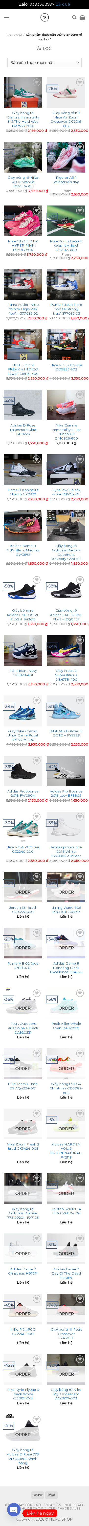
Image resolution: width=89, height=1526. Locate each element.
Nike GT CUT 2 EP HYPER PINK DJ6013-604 (23, 245)
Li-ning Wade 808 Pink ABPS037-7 (66, 910)
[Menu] (7, 17)
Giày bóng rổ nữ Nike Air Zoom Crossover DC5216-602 (66, 119)
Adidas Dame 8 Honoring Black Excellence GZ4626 (66, 967)
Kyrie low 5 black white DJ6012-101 (66, 492)
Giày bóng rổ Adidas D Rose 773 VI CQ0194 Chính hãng (23, 1456)
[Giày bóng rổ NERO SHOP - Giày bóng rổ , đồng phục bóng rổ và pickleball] (44, 17)
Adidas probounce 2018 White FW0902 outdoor (66, 851)
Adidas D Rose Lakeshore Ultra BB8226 (23, 429)
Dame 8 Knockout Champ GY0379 (23, 492)
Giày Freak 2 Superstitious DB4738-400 (66, 675)
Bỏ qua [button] (63, 4)
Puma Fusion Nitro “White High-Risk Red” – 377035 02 (23, 309)
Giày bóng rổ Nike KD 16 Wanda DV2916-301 (23, 182)
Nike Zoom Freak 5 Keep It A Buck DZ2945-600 (66, 245)
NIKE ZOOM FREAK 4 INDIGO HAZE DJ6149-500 (23, 369)
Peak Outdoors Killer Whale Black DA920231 (23, 1028)
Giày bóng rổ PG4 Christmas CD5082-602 (66, 1088)
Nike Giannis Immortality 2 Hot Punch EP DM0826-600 (66, 431)
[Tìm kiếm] (74, 17)
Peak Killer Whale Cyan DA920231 (66, 1026)
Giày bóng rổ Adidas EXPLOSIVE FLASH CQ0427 (66, 614)
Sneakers (52, 1505)
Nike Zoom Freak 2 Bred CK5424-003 (23, 1146)
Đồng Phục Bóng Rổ (27, 1508)
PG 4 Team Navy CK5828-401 (23, 673)
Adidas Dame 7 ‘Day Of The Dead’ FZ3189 (66, 1273)
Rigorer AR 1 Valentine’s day (66, 180)
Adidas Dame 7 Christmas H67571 (23, 1271)
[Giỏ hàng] (82, 17)
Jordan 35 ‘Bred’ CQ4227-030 (23, 910)
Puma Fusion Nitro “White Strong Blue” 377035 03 (66, 309)
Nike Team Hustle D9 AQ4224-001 (23, 1086)
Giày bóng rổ (29, 1505)
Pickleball (74, 1505)
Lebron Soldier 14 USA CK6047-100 (66, 1211)
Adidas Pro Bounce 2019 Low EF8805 (66, 793)
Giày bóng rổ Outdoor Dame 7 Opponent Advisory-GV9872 (66, 552)
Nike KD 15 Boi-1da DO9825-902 (66, 367)
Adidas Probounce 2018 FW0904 (23, 793)
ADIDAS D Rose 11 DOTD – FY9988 (66, 733)
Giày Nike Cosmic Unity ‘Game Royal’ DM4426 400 (23, 735)
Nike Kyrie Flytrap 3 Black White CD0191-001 (23, 1394)
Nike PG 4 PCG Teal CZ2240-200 (23, 849)
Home (9, 1505)
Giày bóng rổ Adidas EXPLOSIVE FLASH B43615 (23, 614)
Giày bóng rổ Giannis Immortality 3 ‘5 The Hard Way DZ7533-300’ (23, 119)
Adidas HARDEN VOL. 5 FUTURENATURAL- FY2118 (66, 1150)
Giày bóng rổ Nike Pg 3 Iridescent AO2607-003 (66, 1394)
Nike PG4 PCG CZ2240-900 (22, 1331)
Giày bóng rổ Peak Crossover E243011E (66, 1333)
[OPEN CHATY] (14, 1513)
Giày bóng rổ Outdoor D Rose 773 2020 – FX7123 (23, 1213)
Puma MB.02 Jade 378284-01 (23, 965)
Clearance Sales (65, 1508)
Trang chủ (14, 34)
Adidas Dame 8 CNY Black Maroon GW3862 (23, 550)
